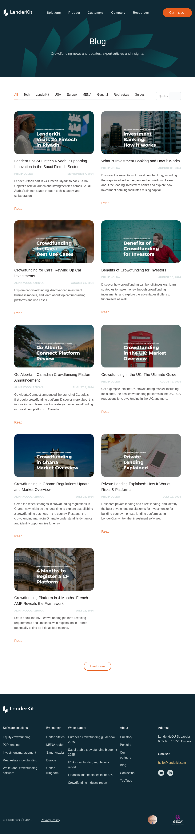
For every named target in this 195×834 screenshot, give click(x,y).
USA (58, 94)
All (16, 94)
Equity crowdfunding (16, 737)
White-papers (77, 727)
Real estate (121, 94)
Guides (140, 94)
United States (55, 737)
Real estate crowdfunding (20, 760)
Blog (123, 765)
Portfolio (125, 744)
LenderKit (42, 94)
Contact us (127, 773)
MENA (86, 94)
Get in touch (177, 12)
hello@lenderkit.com (172, 762)
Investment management (19, 752)
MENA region (55, 744)
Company (118, 12)
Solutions (54, 12)
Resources (141, 12)
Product (74, 12)
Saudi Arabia (55, 752)
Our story (126, 737)
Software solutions (15, 727)
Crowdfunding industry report (87, 782)
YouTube (126, 780)
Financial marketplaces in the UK (90, 774)
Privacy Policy (50, 820)
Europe (72, 94)
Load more (97, 666)
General (102, 94)
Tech (27, 94)
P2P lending (11, 744)
